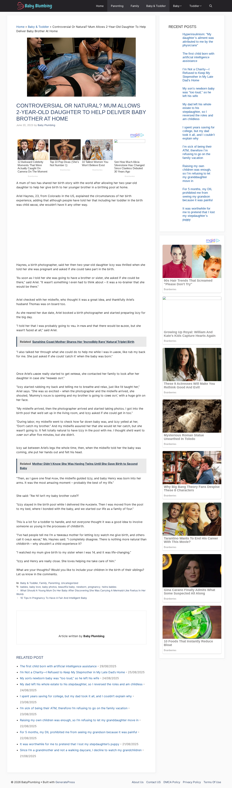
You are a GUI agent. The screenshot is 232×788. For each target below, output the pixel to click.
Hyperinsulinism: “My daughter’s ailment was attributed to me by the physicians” (198, 40)
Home (100, 6)
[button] (211, 6)
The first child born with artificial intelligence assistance (58, 666)
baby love (35, 586)
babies (24, 586)
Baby (176, 6)
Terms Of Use (212, 782)
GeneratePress (65, 782)
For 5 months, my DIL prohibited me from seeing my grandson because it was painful (78, 732)
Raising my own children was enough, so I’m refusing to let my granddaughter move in (79, 720)
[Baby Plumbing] (34, 6)
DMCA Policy (171, 782)
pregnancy (94, 586)
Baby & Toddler (156, 6)
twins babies (109, 586)
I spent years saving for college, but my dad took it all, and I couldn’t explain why (76, 696)
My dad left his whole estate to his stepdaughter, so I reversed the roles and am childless (81, 684)
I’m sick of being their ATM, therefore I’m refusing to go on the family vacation (73, 708)
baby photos (49, 586)
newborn (81, 586)
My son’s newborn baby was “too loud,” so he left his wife (59, 678)
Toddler (194, 6)
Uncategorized (69, 583)
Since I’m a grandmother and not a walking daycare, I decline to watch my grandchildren (81, 750)
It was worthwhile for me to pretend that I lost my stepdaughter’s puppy (69, 744)
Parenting (117, 6)
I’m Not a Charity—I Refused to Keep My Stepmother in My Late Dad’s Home (72, 672)
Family (135, 6)
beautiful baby (66, 586)
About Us (138, 782)
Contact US (153, 782)
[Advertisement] (81, 236)
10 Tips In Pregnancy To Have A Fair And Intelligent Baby (53, 597)
